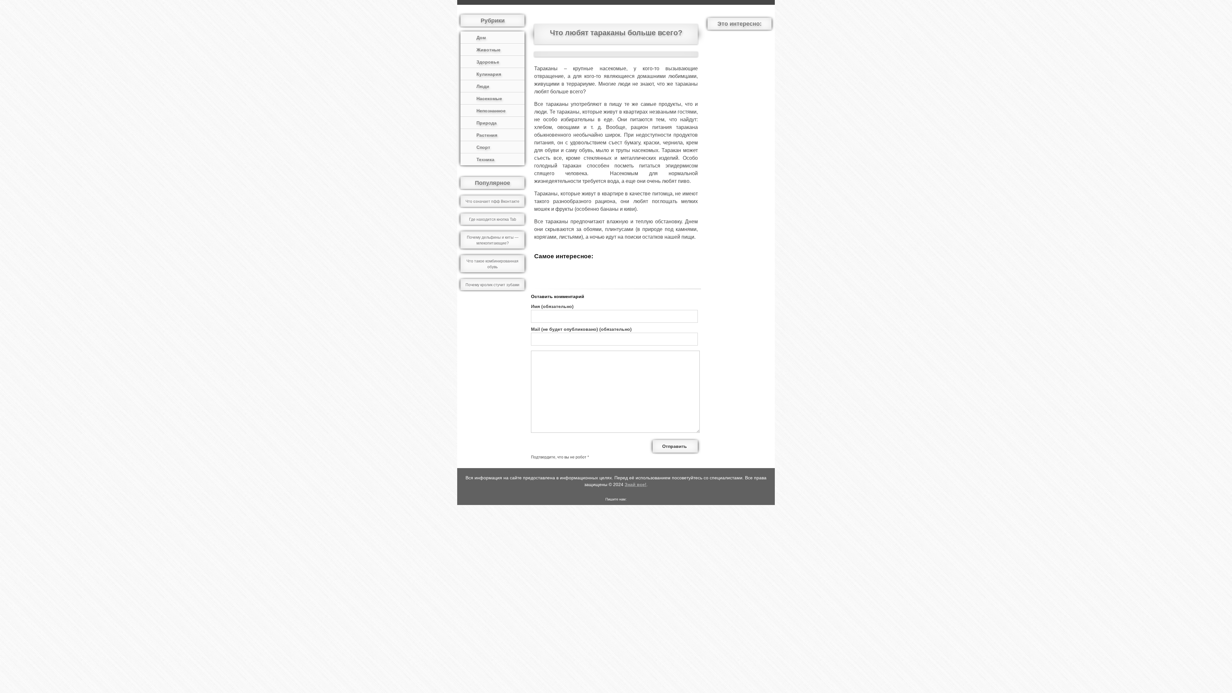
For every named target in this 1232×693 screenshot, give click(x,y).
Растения (486, 135)
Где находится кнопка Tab (492, 219)
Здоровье (487, 61)
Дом (481, 37)
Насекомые (489, 98)
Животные (488, 49)
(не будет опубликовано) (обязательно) (581, 329)
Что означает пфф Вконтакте (492, 201)
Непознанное (491, 110)
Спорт (483, 147)
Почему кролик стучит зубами (492, 285)
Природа (486, 122)
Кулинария (488, 74)
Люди (482, 86)
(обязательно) (552, 306)
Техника (485, 159)
